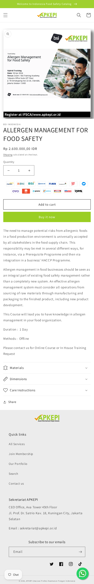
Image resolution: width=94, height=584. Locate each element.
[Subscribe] (80, 552)
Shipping (7, 154)
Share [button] (12, 402)
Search (13, 474)
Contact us (16, 483)
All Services (17, 444)
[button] (5, 15)
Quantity (8, 162)
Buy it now (47, 217)
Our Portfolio (18, 464)
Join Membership (21, 454)
